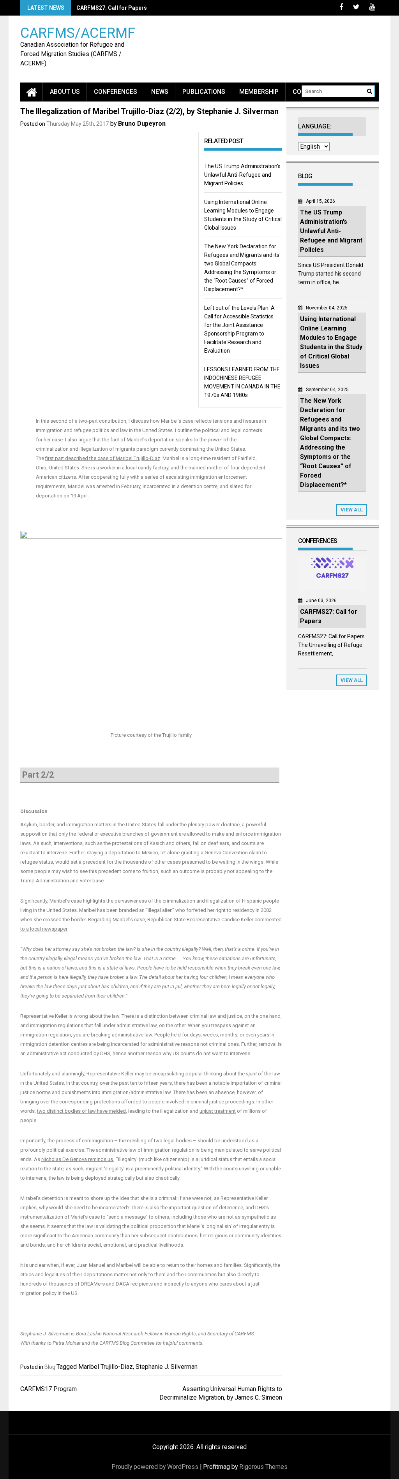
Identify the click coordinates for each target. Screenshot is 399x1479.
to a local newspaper (43, 929)
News (159, 91)
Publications (203, 91)
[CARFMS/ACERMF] (31, 92)
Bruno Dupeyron (142, 123)
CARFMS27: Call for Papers (111, 8)
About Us (65, 91)
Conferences (115, 91)
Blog (49, 1367)
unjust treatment (218, 1111)
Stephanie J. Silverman (167, 1366)
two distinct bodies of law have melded (81, 1111)
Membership (259, 91)
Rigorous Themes (263, 1466)
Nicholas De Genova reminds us (77, 1159)
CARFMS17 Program (48, 1389)
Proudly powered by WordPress (154, 1466)
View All (352, 510)
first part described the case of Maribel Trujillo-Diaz (102, 458)
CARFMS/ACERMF (77, 32)
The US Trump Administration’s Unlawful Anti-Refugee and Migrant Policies (242, 174)
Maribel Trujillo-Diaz (105, 1366)
